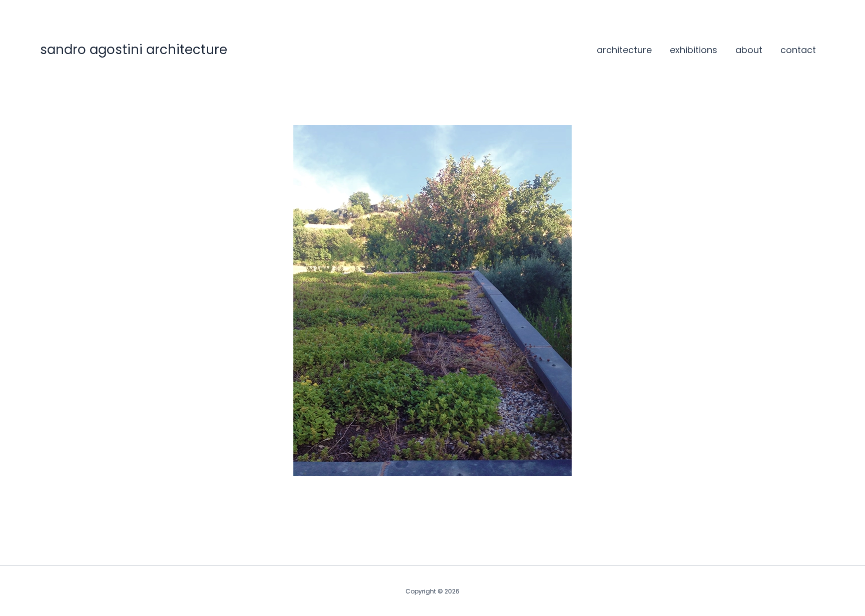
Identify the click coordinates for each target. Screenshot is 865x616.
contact (798, 50)
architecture (624, 50)
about (748, 50)
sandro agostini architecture (133, 50)
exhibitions (693, 50)
